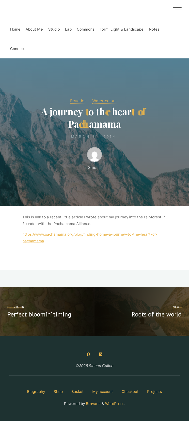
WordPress (114, 403)
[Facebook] (88, 354)
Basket (77, 391)
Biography (36, 391)
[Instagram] (100, 354)
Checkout (130, 391)
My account (102, 391)
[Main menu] (177, 9)
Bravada (93, 403)
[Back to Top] (169, 401)
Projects (154, 391)
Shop (58, 391)
